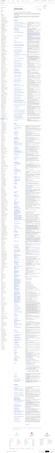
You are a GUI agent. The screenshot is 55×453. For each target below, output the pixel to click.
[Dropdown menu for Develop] (19, 1)
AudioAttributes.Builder (16, 132)
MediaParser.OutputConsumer (17, 70)
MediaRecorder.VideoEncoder (17, 282)
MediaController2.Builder (16, 226)
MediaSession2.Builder (16, 305)
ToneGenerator (15, 373)
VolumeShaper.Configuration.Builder (18, 380)
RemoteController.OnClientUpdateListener (18, 114)
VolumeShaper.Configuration (33, 380)
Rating (14, 322)
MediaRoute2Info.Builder (16, 285)
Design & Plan (12, 0)
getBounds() (29, 371)
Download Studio (41, 443)
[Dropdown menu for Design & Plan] (15, 1)
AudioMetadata (32, 31)
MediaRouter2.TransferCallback (17, 301)
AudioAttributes (31, 132)
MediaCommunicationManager (17, 223)
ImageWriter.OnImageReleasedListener (18, 51)
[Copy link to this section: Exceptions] (18, 384)
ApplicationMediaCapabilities (17, 125)
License (12, 451)
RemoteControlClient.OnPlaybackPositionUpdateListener (20, 113)
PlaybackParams (15, 321)
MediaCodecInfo (16, 214)
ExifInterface (15, 181)
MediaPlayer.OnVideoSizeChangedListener (18, 95)
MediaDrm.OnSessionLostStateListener (18, 66)
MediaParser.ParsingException (17, 410)
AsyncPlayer (15, 128)
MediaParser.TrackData (16, 272)
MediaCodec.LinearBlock (16, 209)
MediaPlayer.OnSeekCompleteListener (18, 89)
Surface (30, 188)
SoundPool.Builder (16, 352)
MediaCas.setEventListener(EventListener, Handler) (32, 56)
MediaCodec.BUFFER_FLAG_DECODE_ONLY (32, 402)
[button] (4, 11)
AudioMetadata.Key (16, 28)
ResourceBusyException (16, 419)
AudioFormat (30, 141)
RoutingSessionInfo (16, 340)
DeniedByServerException (16, 386)
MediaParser (33, 69)
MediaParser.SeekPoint (16, 271)
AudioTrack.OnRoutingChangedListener (18, 47)
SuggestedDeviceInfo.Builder (17, 357)
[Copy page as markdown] (25, 9)
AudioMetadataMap (16, 29)
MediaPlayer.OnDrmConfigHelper (17, 76)
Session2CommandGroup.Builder (17, 347)
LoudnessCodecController (17, 196)
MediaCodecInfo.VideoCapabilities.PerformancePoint (19, 219)
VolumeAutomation (16, 120)
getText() (29, 370)
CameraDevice (38, 190)
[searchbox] (4, 5)
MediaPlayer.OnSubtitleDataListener (32, 355)
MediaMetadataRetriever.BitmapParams (18, 266)
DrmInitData (15, 176)
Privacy (10, 451)
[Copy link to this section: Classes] (17, 123)
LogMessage (27, 247)
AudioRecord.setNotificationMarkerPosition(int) (33, 33)
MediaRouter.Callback (16, 288)
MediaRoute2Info (16, 284)
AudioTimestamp (16, 165)
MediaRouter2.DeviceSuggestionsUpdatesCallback (19, 100)
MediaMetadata (15, 261)
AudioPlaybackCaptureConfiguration (18, 151)
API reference (22, 6)
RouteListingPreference (16, 335)
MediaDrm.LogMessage (16, 247)
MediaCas (15, 200)
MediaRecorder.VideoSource (17, 283)
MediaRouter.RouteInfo (16, 291)
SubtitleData (15, 354)
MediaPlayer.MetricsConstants (17, 275)
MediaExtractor (28, 232)
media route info (30, 285)
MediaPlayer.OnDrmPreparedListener (18, 80)
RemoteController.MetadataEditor (17, 327)
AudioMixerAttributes (16, 148)
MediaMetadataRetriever (16, 264)
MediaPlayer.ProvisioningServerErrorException (19, 416)
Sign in (53, 0)
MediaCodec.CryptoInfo (16, 207)
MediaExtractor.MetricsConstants (17, 255)
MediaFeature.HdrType (16, 257)
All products (32, 448)
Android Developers (16, 6)
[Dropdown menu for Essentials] (10, 1)
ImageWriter (15, 192)
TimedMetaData (15, 360)
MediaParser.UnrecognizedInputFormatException (19, 411)
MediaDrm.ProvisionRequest (17, 251)
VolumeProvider (15, 375)
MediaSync (15, 313)
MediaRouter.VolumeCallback (17, 294)
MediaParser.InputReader (16, 69)
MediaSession (30, 263)
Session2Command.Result (16, 344)
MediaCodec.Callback (16, 206)
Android (17, 448)
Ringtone (15, 329)
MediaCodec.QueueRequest (17, 213)
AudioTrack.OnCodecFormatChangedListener (19, 44)
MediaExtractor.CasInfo (16, 254)
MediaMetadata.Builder (16, 262)
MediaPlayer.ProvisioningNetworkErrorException (19, 414)
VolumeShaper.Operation (16, 381)
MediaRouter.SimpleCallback (17, 292)
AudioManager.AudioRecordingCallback (18, 144)
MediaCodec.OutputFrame (17, 211)
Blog (27, 0)
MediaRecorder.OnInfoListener (17, 98)
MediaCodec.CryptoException (17, 399)
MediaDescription (16, 234)
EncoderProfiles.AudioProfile (17, 179)
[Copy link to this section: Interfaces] (18, 20)
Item (28, 339)
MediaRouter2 (15, 295)
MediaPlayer (31, 190)
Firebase (23, 448)
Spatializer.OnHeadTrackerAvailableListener (18, 117)
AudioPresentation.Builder (17, 157)
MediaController (37, 325)
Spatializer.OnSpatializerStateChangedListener (19, 118)
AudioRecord (28, 38)
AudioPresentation (16, 155)
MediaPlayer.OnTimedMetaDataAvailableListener (19, 92)
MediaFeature (15, 256)
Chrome (20, 448)
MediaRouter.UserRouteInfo (17, 293)
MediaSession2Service (16, 310)
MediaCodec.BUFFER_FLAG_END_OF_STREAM (32, 402)
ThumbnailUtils (15, 359)
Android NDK (41, 444)
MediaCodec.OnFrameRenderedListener (18, 60)
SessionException (27, 406)
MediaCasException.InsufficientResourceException (19, 390)
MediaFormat (15, 258)
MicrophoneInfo (15, 319)
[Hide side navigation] (7, 451)
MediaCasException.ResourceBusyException (18, 394)
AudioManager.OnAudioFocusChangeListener (18, 22)
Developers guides (42, 441)
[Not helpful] (40, 6)
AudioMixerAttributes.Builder (17, 150)
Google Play (22, 0)
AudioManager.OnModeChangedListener (18, 25)
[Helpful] (39, 6)
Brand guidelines (15, 451)
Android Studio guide (42, 440)
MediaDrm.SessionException (17, 406)
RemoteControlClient (16, 323)
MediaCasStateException (16, 397)
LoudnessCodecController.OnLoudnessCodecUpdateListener (20, 54)
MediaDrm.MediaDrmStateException (18, 405)
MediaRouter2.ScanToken (16, 300)
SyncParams (15, 358)
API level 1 (40, 8)
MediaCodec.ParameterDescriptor (17, 212)
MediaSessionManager (37, 223)
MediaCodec (34, 190)
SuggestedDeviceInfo (16, 356)
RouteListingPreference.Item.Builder (18, 339)
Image (14, 185)
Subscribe (47, 451)
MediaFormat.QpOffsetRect (17, 259)
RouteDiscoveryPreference (17, 332)
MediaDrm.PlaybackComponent (17, 250)
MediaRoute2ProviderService (17, 286)
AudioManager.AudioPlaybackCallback (18, 143)
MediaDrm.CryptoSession (16, 237)
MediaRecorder (33, 38)
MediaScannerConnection (16, 302)
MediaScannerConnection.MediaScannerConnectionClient (20, 102)
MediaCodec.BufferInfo (16, 204)
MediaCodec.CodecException (17, 398)
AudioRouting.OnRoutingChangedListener (18, 42)
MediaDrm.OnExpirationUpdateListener (18, 63)
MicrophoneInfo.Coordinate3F (17, 320)
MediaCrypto (15, 229)
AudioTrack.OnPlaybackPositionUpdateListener (19, 45)
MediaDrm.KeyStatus (16, 246)
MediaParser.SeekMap (16, 270)
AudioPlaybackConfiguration (17, 153)
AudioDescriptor (16, 133)
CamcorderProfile (16, 172)
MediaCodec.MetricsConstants (17, 210)
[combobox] (38, 0)
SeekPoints (32, 270)
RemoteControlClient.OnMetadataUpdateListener (19, 111)
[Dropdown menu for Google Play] (25, 1)
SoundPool (15, 350)
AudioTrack (15, 167)
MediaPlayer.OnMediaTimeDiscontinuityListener (19, 85)
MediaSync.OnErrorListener (17, 106)
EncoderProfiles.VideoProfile (17, 180)
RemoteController (16, 325)
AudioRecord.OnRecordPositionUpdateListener (19, 32)
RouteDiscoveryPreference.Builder (17, 334)
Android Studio (50, 0)
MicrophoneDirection (16, 108)
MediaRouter (15, 287)
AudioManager (16, 17)
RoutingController (32, 101)
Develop (18, 0)
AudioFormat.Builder (16, 141)
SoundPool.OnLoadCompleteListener (18, 116)
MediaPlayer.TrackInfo (16, 276)
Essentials (8, 0)
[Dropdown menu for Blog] (29, 1)
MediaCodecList (15, 221)
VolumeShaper (15, 376)
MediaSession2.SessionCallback (17, 308)
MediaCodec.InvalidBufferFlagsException (18, 401)
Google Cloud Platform (27, 448)
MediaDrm (36, 176)
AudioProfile (15, 158)
